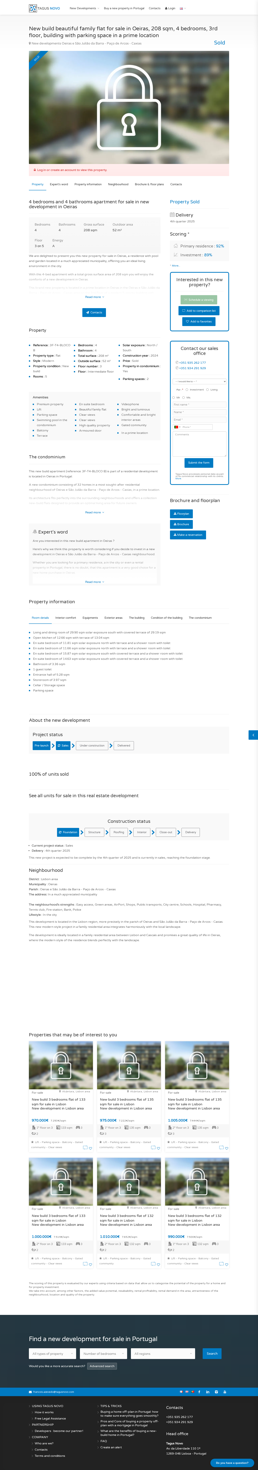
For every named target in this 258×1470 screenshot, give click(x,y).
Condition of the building (166, 617)
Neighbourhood (118, 184)
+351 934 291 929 (192, 368)
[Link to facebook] (199, 1392)
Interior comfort (65, 617)
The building (136, 617)
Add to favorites (201, 321)
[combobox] (177, 427)
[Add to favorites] (90, 1148)
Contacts (155, 8)
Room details (40, 617)
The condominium (200, 617)
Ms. (188, 397)
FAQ (103, 1441)
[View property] (86, 1148)
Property (37, 184)
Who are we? (44, 1443)
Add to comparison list (201, 310)
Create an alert (111, 1447)
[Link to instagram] (216, 1392)
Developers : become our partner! (59, 1431)
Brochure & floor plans (149, 184)
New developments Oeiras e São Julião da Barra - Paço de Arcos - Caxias (86, 43)
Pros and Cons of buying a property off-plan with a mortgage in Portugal (129, 1423)
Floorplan (183, 513)
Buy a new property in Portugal (124, 8)
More (178, 478)
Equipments (90, 617)
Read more (93, 297)
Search (212, 1353)
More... (176, 265)
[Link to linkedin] (208, 1392)
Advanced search (102, 1366)
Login (171, 8)
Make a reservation (189, 535)
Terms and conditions (50, 1456)
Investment (197, 389)
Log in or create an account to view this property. (72, 170)
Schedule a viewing (200, 300)
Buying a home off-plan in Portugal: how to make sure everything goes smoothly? (129, 1414)
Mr (178, 397)
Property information (88, 184)
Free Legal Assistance (50, 1418)
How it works (44, 1412)
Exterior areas (113, 617)
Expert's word (59, 184)
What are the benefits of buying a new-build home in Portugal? (128, 1433)
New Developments (83, 8)
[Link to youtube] (225, 1392)
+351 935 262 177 (192, 363)
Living (214, 389)
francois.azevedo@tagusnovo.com (53, 1391)
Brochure (183, 524)
